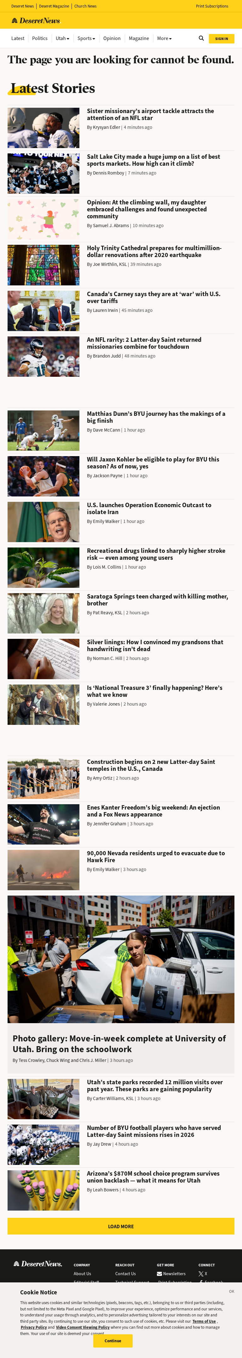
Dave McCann (106, 430)
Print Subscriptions (212, 6)
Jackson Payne (108, 476)
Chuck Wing (58, 1060)
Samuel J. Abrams (111, 225)
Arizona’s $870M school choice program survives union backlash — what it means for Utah (153, 1177)
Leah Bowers (105, 1190)
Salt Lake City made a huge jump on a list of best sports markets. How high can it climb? (153, 160)
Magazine (139, 38)
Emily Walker (106, 521)
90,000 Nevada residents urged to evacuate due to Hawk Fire (156, 856)
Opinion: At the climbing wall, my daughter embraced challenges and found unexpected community (147, 209)
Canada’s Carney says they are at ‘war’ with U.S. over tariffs (154, 297)
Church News (85, 6)
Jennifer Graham (109, 824)
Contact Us (125, 1273)
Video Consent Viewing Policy (83, 1327)
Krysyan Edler (106, 127)
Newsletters (174, 1273)
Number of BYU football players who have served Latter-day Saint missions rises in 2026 (154, 1131)
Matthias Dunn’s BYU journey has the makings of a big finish (156, 417)
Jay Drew (102, 1144)
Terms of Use (204, 1321)
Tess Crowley (31, 1060)
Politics (40, 38)
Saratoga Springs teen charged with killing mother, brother (157, 600)
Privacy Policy (34, 1327)
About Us (82, 1273)
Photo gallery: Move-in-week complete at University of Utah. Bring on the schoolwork (119, 1044)
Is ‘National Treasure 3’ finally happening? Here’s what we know (154, 691)
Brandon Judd (107, 356)
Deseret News (22, 6)
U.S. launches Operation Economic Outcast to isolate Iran (149, 508)
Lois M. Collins (107, 567)
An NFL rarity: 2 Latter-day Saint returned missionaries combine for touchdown (144, 343)
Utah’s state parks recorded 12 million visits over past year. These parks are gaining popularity (155, 1085)
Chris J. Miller (92, 1060)
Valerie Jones (106, 704)
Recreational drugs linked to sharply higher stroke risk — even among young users (156, 554)
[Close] (232, 1292)
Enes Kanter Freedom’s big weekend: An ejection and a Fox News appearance (153, 811)
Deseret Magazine (54, 6)
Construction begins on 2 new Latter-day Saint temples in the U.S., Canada (151, 765)
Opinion (112, 38)
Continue (113, 1341)
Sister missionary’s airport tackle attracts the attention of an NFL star (150, 114)
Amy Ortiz (102, 778)
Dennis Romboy (108, 173)
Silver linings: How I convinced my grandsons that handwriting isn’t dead (155, 645)
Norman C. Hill (107, 658)
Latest (17, 38)
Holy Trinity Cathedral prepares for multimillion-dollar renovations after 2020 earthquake (154, 251)
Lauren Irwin (105, 310)
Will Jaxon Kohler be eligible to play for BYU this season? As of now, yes (153, 463)
